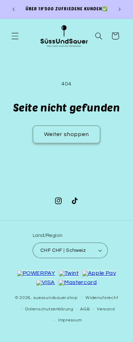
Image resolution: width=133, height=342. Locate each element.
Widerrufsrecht (101, 298)
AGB (85, 309)
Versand (106, 309)
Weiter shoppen (66, 134)
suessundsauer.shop (55, 298)
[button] (15, 36)
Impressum (70, 320)
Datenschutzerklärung (49, 309)
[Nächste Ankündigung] (119, 9)
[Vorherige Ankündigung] (13, 9)
